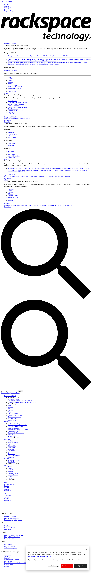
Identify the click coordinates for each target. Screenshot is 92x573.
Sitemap (6, 566)
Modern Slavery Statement (11, 559)
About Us (10, 189)
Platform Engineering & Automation (18, 107)
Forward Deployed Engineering (13, 520)
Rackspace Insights (48, 168)
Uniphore (10, 82)
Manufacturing (12, 151)
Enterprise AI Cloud (10, 43)
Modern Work (12, 114)
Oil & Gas (11, 136)
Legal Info (7, 558)
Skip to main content (6, 1)
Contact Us (4, 393)
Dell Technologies (13, 85)
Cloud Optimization (13, 105)
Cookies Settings (53, 566)
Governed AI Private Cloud (12, 518)
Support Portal (8, 495)
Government (11, 143)
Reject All (80, 566)
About (6, 180)
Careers (10, 199)
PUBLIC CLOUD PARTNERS (17, 87)
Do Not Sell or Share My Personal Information (17, 563)
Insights (6, 159)
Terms (6, 556)
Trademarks (7, 555)
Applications (11, 112)
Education (11, 145)
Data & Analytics (13, 109)
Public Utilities (12, 137)
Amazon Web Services (14, 88)
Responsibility (8, 561)
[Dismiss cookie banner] (86, 549)
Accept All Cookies (67, 566)
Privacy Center (8, 564)
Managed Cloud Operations (16, 104)
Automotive (11, 154)
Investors (6, 498)
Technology (11, 157)
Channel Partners (13, 195)
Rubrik (10, 83)
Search (20, 391)
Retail (9, 153)
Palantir (10, 80)
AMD (9, 77)
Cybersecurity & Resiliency (16, 110)
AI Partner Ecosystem (10, 70)
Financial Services (13, 134)
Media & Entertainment (14, 156)
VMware (10, 78)
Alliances (10, 194)
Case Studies (8, 544)
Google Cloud (12, 91)
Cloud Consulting (13, 101)
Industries (7, 122)
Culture (10, 190)
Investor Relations (13, 197)
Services (6, 93)
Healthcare (11, 132)
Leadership (11, 192)
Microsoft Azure (12, 90)
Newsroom (11, 200)
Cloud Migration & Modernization (17, 102)
